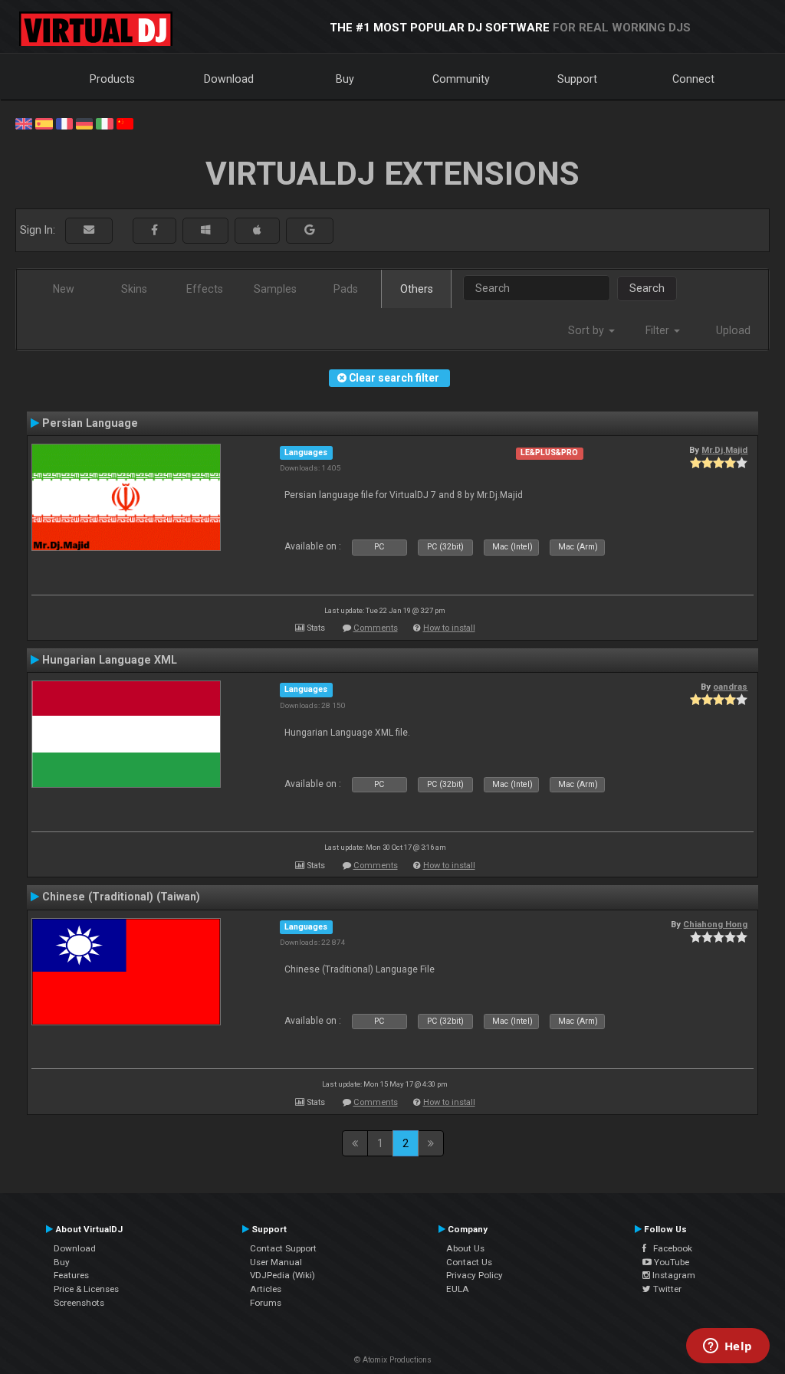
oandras (730, 686)
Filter (658, 330)
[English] (23, 122)
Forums (265, 1302)
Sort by (587, 330)
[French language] (64, 122)
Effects (204, 289)
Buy (345, 79)
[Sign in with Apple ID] (257, 230)
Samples (275, 289)
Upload (733, 330)
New (63, 289)
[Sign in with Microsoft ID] (205, 230)
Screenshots (79, 1302)
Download (229, 79)
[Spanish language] (43, 122)
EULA (457, 1289)
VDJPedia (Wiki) (282, 1275)
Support (577, 79)
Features (71, 1275)
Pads (345, 289)
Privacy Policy (474, 1275)
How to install (449, 628)
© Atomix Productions (393, 1360)
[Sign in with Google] (309, 230)
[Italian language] (104, 122)
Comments (375, 628)
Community (461, 79)
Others (416, 289)
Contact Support (283, 1248)
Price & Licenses (86, 1289)
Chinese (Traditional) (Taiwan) (121, 896)
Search (647, 288)
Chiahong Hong (715, 924)
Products (112, 79)
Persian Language (90, 423)
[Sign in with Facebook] (154, 230)
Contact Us (469, 1262)
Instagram (672, 1275)
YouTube (670, 1262)
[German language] (84, 122)
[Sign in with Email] (89, 230)
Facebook (669, 1248)
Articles (265, 1289)
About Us (465, 1248)
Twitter (666, 1289)
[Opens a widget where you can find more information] (727, 1347)
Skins (134, 289)
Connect (693, 79)
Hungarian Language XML (109, 660)
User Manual (276, 1262)
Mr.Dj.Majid (724, 449)
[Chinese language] (125, 122)
